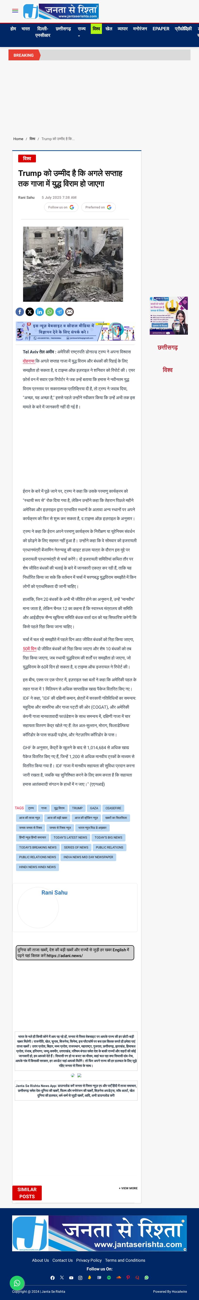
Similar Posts (27, 1193)
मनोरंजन (140, 29)
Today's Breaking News (38, 847)
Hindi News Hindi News (37, 867)
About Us (40, 1260)
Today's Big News (108, 837)
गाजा (44, 808)
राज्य (82, 29)
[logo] (61, 11)
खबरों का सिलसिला (116, 818)
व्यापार (123, 29)
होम (13, 29)
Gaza (94, 808)
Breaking (24, 55)
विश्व (96, 29)
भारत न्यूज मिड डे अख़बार (92, 828)
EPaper (161, 29)
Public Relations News (37, 857)
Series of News (76, 847)
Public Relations (109, 847)
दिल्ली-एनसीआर (42, 32)
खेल (109, 29)
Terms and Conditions (125, 1260)
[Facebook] (20, 310)
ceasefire (113, 808)
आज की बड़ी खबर (57, 818)
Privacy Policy (89, 1260)
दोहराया (29, 361)
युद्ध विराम (59, 808)
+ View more (128, 1188)
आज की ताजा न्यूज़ (29, 818)
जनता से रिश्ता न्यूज (60, 828)
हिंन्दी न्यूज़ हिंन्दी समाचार (32, 837)
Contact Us (62, 1260)
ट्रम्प (31, 808)
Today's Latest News (70, 837)
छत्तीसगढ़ (63, 29)
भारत (26, 29)
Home (18, 139)
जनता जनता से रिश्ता (30, 828)
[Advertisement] (99, 97)
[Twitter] (29, 310)
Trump (77, 808)
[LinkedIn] (39, 310)
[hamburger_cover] (15, 10)
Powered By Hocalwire (170, 1291)
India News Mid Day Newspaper (88, 857)
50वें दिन (29, 648)
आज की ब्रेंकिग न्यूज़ (86, 818)
